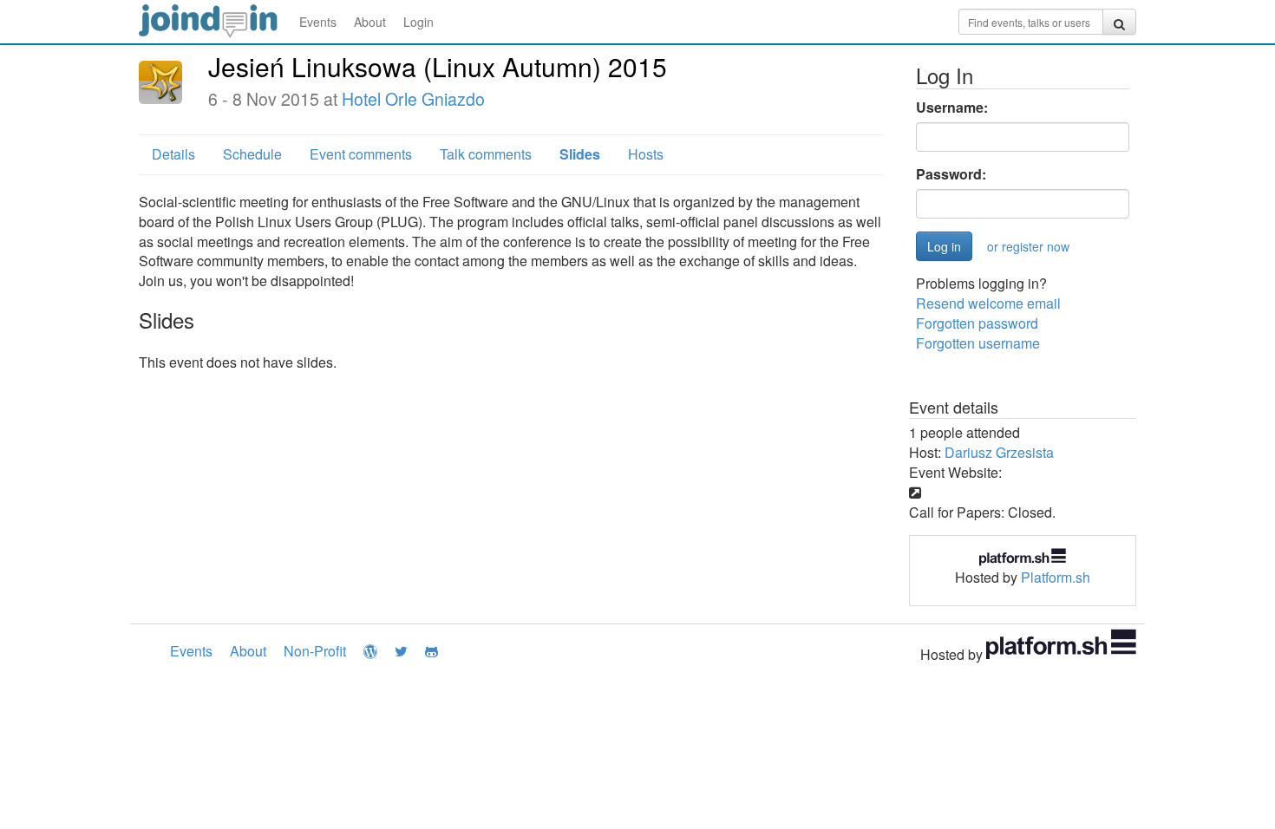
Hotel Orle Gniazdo (413, 99)
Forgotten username (978, 343)
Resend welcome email (988, 303)
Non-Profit (315, 651)
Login (418, 21)
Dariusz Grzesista (999, 452)
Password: (951, 174)
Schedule (252, 154)
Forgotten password (977, 323)
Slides (579, 154)
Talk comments (486, 154)
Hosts (646, 154)
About (370, 21)
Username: (952, 107)
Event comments (361, 154)
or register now (1028, 246)
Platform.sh (1055, 577)
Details (173, 154)
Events (318, 21)
